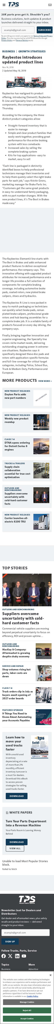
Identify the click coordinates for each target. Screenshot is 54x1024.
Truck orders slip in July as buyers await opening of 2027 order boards (17, 695)
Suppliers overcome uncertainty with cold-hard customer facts (16, 499)
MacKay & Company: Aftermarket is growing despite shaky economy (16, 653)
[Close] (50, 975)
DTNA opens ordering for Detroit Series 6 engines (17, 446)
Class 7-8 (10, 439)
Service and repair (12, 666)
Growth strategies (32, 51)
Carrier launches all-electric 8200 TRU (16, 520)
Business (8, 51)
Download (17, 796)
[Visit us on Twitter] (10, 955)
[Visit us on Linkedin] (17, 955)
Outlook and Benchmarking (13, 489)
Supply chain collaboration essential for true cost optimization (17, 472)
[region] (27, 997)
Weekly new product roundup (17, 420)
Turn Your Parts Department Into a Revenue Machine (26, 823)
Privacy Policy (6, 40)
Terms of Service (22, 40)
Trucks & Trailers (15, 463)
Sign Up (10, 941)
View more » (45, 381)
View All (15, 848)
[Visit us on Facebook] (3, 955)
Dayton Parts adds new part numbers (15, 396)
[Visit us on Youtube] (24, 955)
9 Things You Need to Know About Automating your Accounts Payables (17, 717)
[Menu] (4, 4)
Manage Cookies (27, 1002)
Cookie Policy (32, 996)
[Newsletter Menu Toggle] (50, 4)
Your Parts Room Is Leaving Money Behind (23, 832)
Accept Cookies (27, 1018)
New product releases (17, 391)
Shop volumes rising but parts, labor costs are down (16, 673)
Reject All (27, 1010)
